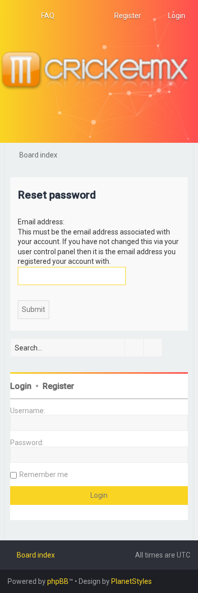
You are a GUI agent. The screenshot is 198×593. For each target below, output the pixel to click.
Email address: (41, 222)
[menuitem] (43, 15)
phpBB (58, 581)
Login (20, 386)
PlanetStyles (131, 581)
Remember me (43, 474)
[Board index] (99, 71)
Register (58, 386)
